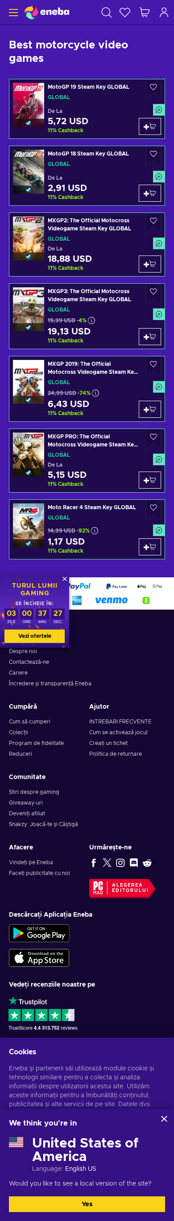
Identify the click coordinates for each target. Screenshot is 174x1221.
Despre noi (23, 651)
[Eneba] (47, 12)
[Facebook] (93, 862)
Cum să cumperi (29, 721)
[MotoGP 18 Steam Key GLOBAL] (87, 175)
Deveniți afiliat (27, 813)
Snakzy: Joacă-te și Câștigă (43, 824)
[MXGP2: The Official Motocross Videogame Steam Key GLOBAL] (87, 244)
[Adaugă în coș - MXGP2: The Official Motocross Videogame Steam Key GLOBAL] (150, 264)
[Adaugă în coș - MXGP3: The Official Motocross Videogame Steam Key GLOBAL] (150, 336)
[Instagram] (120, 862)
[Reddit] (147, 862)
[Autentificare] (164, 12)
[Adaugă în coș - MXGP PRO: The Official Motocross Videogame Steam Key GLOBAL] (150, 480)
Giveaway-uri (26, 802)
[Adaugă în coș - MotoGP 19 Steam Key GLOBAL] (150, 126)
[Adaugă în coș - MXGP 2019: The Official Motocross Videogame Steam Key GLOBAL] (150, 409)
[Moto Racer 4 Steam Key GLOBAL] (87, 529)
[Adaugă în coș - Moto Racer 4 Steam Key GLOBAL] (150, 546)
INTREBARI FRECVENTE (120, 721)
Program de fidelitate (36, 743)
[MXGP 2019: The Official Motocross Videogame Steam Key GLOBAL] (87, 388)
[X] (107, 862)
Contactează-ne (29, 662)
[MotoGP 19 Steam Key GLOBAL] (87, 109)
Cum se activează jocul (118, 732)
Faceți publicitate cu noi (39, 873)
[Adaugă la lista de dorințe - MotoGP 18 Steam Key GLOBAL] (153, 156)
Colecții (18, 732)
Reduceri (20, 754)
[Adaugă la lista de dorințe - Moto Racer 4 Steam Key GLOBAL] (153, 510)
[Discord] (133, 862)
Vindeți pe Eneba (31, 862)
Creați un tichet (108, 743)
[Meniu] (12, 12)
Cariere (18, 672)
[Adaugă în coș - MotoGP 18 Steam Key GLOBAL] (150, 193)
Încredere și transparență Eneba (50, 683)
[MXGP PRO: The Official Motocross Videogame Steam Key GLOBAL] (87, 460)
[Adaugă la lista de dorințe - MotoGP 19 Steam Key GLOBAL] (153, 89)
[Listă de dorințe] (125, 12)
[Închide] (164, 1119)
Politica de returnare (115, 754)
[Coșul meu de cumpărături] (144, 12)
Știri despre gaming (34, 792)
